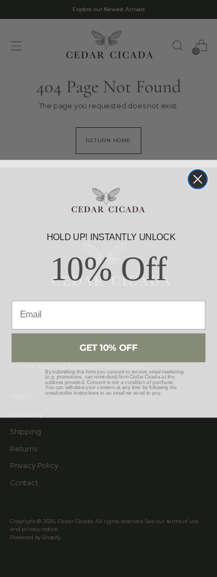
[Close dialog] (198, 179)
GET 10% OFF (109, 347)
